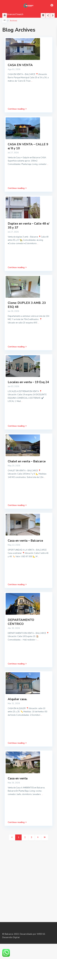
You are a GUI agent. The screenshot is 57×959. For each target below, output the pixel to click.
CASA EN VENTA (20, 65)
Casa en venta (18, 778)
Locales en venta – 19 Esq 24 (28, 382)
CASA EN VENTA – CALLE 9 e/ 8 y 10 (28, 146)
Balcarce (9, 934)
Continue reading (16, 109)
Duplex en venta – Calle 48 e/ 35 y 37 (28, 225)
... (31, 81)
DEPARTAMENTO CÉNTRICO (21, 622)
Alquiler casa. (17, 699)
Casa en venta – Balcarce (25, 541)
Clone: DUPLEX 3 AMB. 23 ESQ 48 (27, 305)
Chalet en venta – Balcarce (27, 461)
